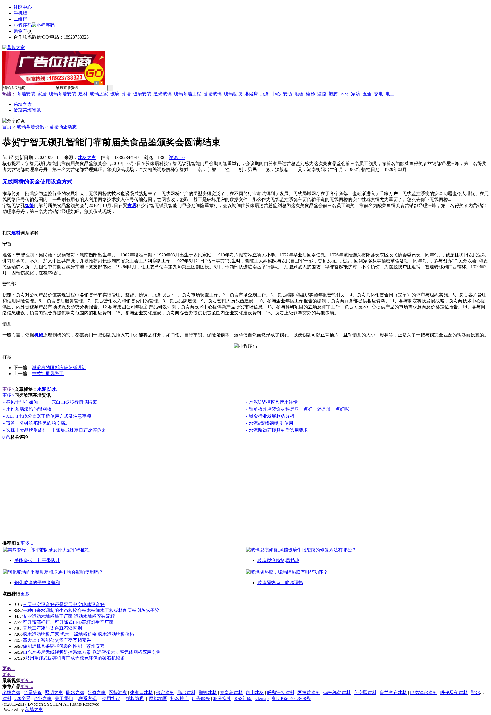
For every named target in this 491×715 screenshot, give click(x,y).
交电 (378, 93)
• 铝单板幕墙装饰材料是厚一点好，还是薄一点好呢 (297, 409)
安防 (287, 93)
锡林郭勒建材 (337, 692)
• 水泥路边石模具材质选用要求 (277, 430)
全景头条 (33, 692)
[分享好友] (13, 121)
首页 (6, 126)
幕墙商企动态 (63, 126)
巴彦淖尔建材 (423, 692)
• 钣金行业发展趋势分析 (270, 416)
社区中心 (23, 7)
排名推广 (179, 698)
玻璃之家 (99, 93)
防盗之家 (97, 692)
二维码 (20, 19)
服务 (264, 93)
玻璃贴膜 (233, 93)
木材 (344, 93)
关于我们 (64, 698)
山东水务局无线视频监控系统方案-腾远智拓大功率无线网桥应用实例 (92, 652)
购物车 (20, 31)
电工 (389, 93)
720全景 (22, 698)
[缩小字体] (11, 156)
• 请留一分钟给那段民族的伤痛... (35, 423)
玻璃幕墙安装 (62, 93)
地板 (298, 93)
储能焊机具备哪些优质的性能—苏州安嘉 (64, 646)
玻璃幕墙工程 (187, 93)
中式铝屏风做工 (48, 373)
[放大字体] (4, 156)
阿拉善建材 (308, 692)
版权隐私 (135, 698)
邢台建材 (186, 692)
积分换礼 (222, 698)
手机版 (20, 13)
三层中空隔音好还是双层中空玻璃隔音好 (64, 604)
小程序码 (23, 25)
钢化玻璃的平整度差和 (37, 582)
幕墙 (126, 93)
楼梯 (310, 93)
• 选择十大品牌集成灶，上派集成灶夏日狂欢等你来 (54, 430)
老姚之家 (11, 692)
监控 (321, 93)
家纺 (355, 93)
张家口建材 (141, 692)
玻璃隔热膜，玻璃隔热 (280, 582)
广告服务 (201, 698)
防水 (52, 389)
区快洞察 (118, 692)
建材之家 (87, 157)
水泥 (41, 389)
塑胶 (333, 93)
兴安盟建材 (365, 692)
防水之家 (75, 692)
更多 (8, 389)
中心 (276, 93)
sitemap (262, 698)
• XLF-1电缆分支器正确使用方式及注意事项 (47, 416)
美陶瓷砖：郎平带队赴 (37, 560)
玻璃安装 (142, 93)
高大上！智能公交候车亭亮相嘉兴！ (59, 640)
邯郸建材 (208, 692)
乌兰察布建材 (393, 692)
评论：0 (177, 157)
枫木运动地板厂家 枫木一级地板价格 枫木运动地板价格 (78, 634)
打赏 (6, 357)
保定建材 (165, 692)
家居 (42, 93)
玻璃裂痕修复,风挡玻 (278, 560)
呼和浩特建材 (280, 692)
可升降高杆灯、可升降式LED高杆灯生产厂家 (68, 622)
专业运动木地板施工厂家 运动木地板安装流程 (69, 616)
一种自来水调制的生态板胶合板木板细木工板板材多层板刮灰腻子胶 (91, 610)
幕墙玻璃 (212, 93)
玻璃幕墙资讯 (30, 126)
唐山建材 (255, 692)
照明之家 (54, 692)
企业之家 (43, 698)
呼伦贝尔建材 (454, 692)
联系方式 (87, 698)
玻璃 (114, 93)
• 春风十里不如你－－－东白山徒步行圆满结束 (50, 402)
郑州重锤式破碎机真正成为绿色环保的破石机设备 (75, 658)
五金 (367, 93)
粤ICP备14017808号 (291, 698)
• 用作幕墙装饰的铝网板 (27, 409)
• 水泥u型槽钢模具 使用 (269, 423)
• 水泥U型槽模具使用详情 (272, 402)
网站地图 (158, 698)
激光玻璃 (162, 93)
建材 (83, 93)
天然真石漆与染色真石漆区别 (52, 628)
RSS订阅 (243, 698)
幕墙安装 (26, 93)
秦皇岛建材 (231, 692)
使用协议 (111, 698)
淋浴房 (251, 93)
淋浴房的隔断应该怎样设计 (59, 367)
